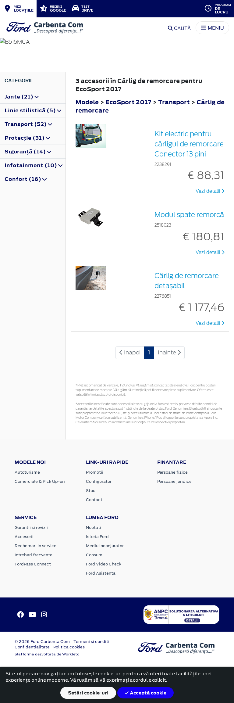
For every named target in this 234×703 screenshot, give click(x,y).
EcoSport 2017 (128, 102)
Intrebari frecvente (33, 555)
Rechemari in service (35, 546)
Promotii (94, 472)
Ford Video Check (103, 564)
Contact (94, 500)
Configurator (99, 481)
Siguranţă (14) (26, 151)
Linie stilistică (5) (31, 110)
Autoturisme (27, 472)
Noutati (93, 527)
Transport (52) (26, 124)
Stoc (90, 490)
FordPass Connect (33, 564)
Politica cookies (69, 647)
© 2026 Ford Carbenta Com (42, 641)
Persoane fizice (172, 472)
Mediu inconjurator (105, 546)
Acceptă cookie (147, 693)
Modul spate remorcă (189, 215)
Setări (88, 693)
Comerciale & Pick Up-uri (40, 481)
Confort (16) (23, 179)
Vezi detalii (209, 191)
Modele (87, 102)
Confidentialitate (32, 647)
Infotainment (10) (31, 165)
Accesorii (24, 537)
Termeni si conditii (92, 641)
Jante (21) (19, 96)
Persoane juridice (174, 481)
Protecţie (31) (25, 138)
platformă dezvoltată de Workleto (47, 654)
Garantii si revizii (31, 527)
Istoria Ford (97, 537)
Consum (94, 555)
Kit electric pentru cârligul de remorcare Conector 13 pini (189, 144)
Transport (174, 102)
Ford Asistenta (100, 573)
